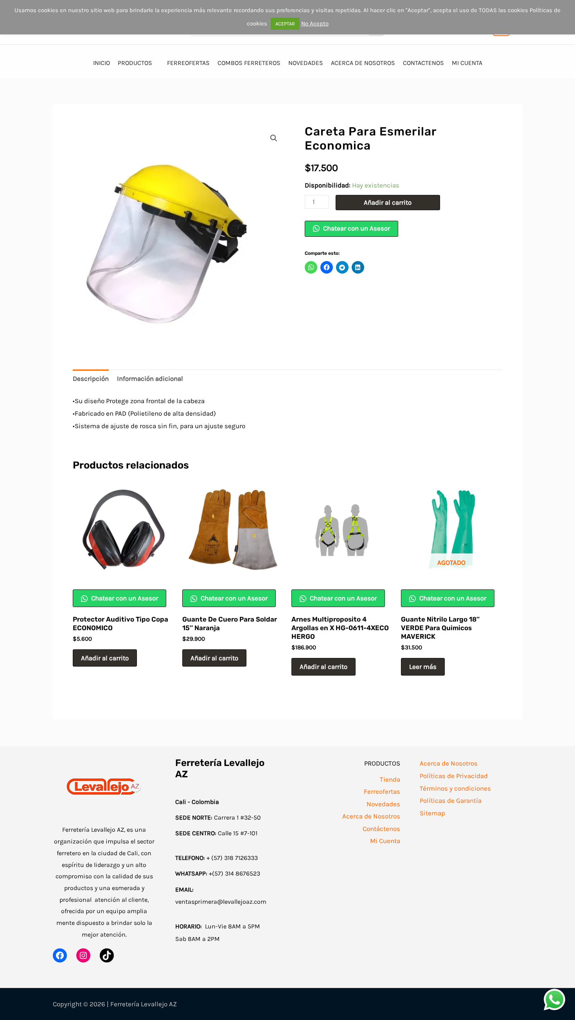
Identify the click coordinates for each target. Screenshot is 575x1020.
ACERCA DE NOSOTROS (363, 63)
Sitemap (432, 813)
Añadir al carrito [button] (105, 658)
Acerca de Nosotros (371, 816)
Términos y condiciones (455, 788)
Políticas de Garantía (451, 800)
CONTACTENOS (423, 63)
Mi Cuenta (385, 841)
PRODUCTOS (135, 63)
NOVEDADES (305, 63)
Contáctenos (381, 829)
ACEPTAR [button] (285, 24)
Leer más (423, 666)
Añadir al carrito (387, 202)
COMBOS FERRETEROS (248, 63)
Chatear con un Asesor (356, 228)
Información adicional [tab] (150, 378)
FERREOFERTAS (188, 63)
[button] (274, 138)
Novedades (383, 804)
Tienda (390, 779)
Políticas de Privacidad (454, 776)
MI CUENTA (467, 63)
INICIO (101, 63)
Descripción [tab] (91, 378)
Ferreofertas (382, 791)
